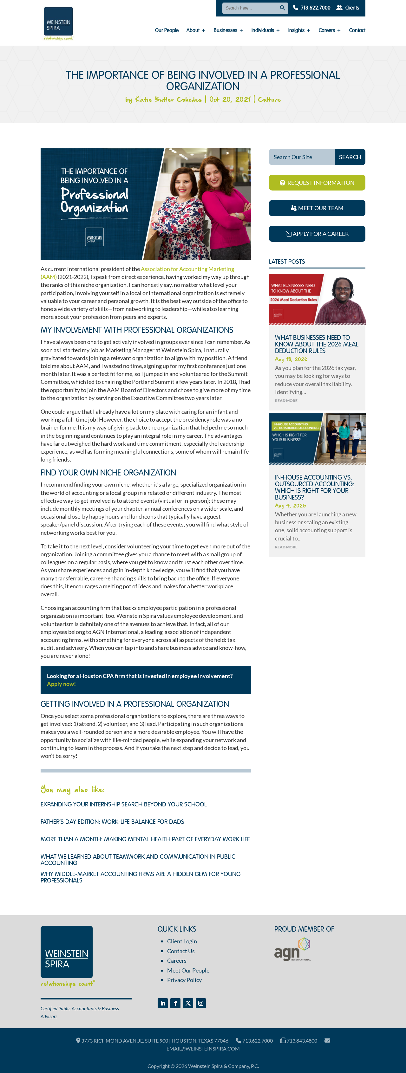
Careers (327, 31)
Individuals (263, 31)
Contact (357, 31)
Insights (296, 31)
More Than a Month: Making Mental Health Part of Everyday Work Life (145, 840)
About (193, 31)
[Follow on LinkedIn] (163, 1003)
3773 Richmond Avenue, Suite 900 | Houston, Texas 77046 (154, 1040)
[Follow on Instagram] (201, 1003)
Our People (167, 31)
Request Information (321, 182)
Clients (351, 8)
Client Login (182, 941)
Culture (269, 100)
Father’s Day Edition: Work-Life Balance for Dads (112, 822)
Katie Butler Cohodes (168, 100)
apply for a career (321, 233)
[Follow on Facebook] (175, 1003)
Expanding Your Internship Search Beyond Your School (124, 805)
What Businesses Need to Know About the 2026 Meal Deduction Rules (316, 345)
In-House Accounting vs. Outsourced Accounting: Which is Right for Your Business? (314, 488)
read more (286, 400)
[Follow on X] (188, 1003)
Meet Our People (188, 970)
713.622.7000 (315, 8)
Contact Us (181, 950)
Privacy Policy (184, 979)
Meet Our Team (321, 207)
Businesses (225, 31)
